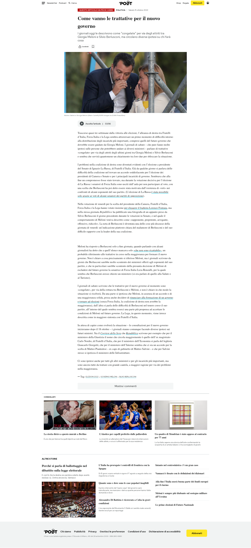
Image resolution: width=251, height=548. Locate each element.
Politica (120, 10)
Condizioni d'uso (137, 531)
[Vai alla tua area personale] (207, 3)
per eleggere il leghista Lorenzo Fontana (145, 208)
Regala (186, 3)
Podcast (62, 3)
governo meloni (109, 377)
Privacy (92, 531)
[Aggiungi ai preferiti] (93, 46)
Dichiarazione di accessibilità (164, 531)
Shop (178, 3)
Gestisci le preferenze (112, 531)
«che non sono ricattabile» (147, 250)
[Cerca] (69, 3)
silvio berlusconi (127, 377)
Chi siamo (65, 531)
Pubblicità (79, 531)
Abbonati (197, 3)
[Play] (82, 124)
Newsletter (52, 3)
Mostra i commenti (125, 386)
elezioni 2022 (92, 377)
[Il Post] (125, 3)
